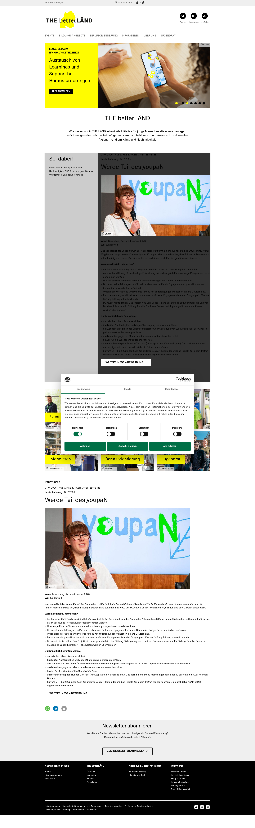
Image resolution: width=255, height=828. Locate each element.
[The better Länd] (85, 19)
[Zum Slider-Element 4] (195, 103)
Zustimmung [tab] (83, 389)
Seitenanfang (53, 806)
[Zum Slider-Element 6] (204, 103)
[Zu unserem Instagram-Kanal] (202, 807)
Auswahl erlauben (127, 446)
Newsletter (91, 810)
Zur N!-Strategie (55, 3)
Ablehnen (85, 446)
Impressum (78, 810)
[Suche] (196, 807)
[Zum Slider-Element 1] (183, 103)
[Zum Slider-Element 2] (187, 103)
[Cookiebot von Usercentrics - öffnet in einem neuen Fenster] (178, 379)
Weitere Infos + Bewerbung (124, 362)
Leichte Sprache (52, 810)
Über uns (150, 36)
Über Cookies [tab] (171, 389)
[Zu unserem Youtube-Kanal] (208, 807)
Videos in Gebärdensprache (75, 806)
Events (49, 36)
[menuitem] (52, 36)
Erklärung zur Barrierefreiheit (138, 806)
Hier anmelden (61, 91)
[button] (47, 708)
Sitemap (66, 810)
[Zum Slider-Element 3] (191, 103)
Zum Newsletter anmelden (125, 751)
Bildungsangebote (72, 36)
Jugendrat (168, 36)
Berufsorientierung (104, 36)
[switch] (111, 434)
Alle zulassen (169, 446)
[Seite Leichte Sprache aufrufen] (137, 3)
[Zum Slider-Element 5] (199, 103)
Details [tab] (127, 389)
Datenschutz (96, 806)
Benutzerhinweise (113, 806)
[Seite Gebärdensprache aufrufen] (143, 3)
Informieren (130, 36)
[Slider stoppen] (176, 103)
